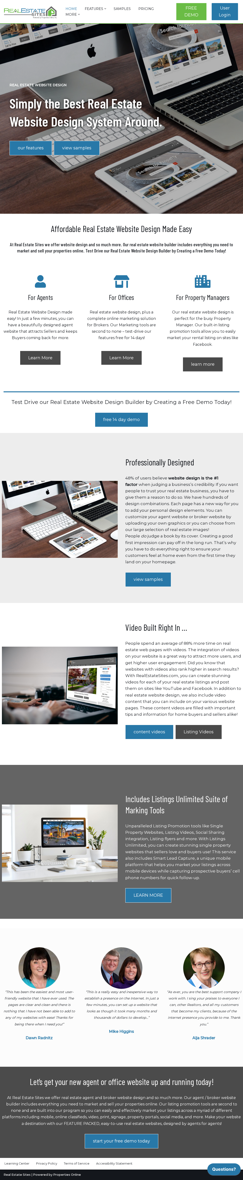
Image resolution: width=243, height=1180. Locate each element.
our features (31, 148)
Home (71, 9)
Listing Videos (199, 732)
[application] (224, 1170)
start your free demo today (121, 1141)
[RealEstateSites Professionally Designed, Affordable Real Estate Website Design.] (30, 12)
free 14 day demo (121, 419)
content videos (149, 732)
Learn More (40, 357)
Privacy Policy (46, 1163)
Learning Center (17, 1163)
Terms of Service (76, 1163)
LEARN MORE (148, 895)
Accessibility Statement (114, 1163)
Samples (122, 9)
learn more (203, 364)
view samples (76, 148)
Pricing (146, 9)
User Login (225, 11)
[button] (105, 8)
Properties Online (67, 1174)
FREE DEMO (191, 11)
